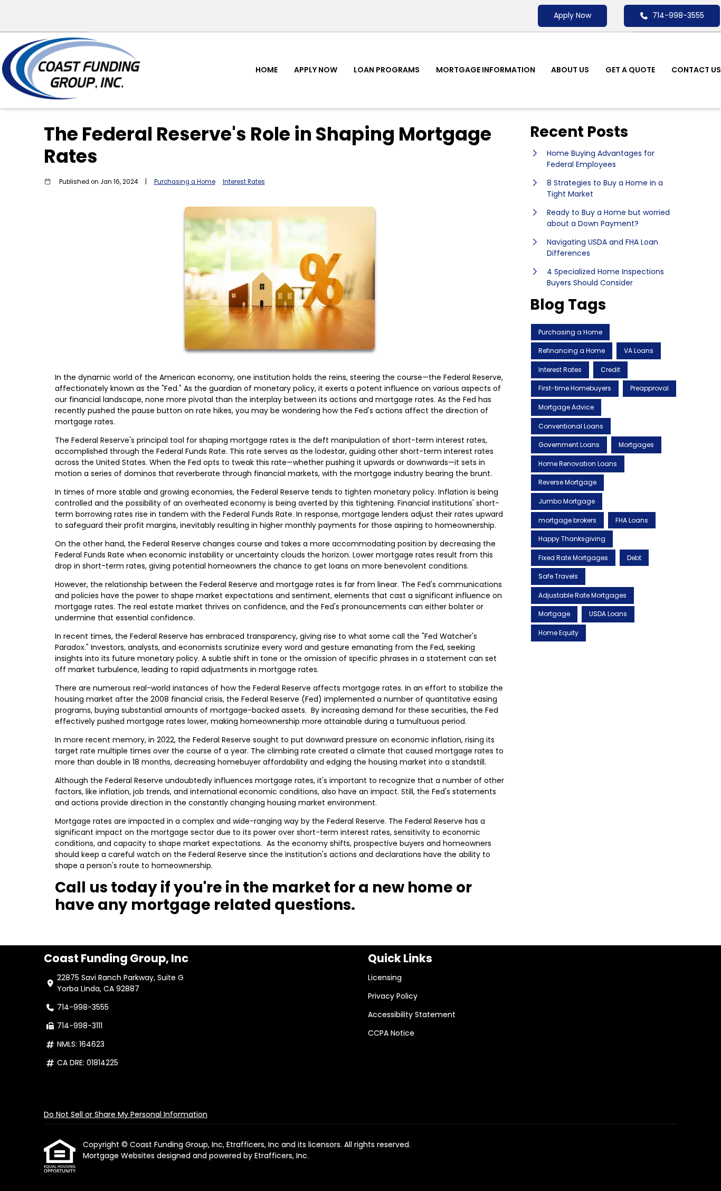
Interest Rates (244, 182)
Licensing (385, 977)
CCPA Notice (391, 1033)
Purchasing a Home (184, 182)
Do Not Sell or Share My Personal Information (125, 1114)
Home (266, 69)
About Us (570, 69)
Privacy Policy (393, 996)
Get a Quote (630, 69)
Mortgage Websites (120, 1155)
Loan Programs (387, 69)
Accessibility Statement (412, 1014)
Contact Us (696, 69)
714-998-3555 (678, 15)
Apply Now (572, 15)
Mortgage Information (485, 69)
